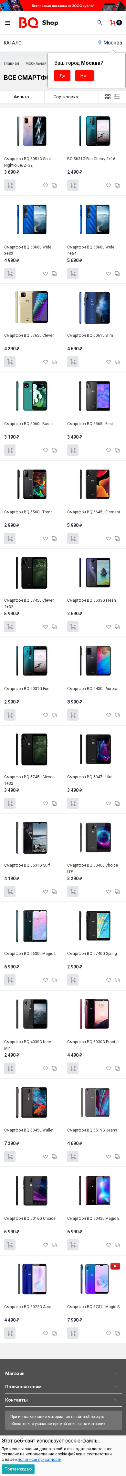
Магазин (15, 1373)
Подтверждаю (18, 1469)
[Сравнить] (54, 185)
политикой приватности (39, 1459)
